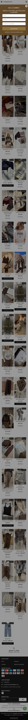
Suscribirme (14, 29)
